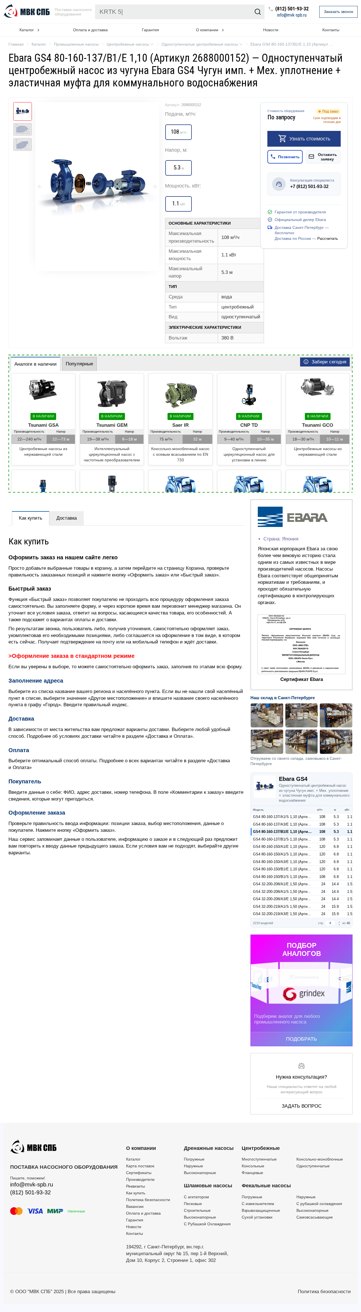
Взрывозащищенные (261, 1210)
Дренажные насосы (209, 1148)
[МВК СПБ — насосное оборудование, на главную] (27, 12)
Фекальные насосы (266, 1185)
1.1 (349, 817)
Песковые (193, 1203)
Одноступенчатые (313, 1166)
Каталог (133, 1159)
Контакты (330, 30)
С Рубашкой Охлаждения (207, 1224)
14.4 (335, 884)
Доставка (66, 518)
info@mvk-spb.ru (292, 15)
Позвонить (289, 156)
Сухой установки (257, 1217)
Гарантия (150, 30)
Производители (140, 1179)
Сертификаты (138, 1172)
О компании (141, 1148)
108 (322, 817)
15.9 (335, 906)
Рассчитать (327, 238)
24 (323, 884)
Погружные (194, 1159)
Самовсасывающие (314, 1217)
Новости (270, 30)
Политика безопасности (148, 1199)
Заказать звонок (338, 11)
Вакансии (135, 1206)
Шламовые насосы (208, 1185)
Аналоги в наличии (35, 364)
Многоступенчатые (259, 1159)
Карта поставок (140, 1166)
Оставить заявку (327, 156)
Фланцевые (252, 1172)
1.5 (349, 884)
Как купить (30, 518)
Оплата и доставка (90, 30)
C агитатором (196, 1197)
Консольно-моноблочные (319, 1159)
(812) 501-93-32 (292, 9)
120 (322, 846)
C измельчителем (258, 1203)
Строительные (197, 1210)
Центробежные (261, 1148)
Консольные (253, 1166)
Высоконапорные (200, 1172)
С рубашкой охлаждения (319, 1203)
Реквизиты (135, 1186)
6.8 (336, 846)
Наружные (193, 1166)
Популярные (79, 363)
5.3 (336, 817)
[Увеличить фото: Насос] (97, 186)
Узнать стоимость (309, 138)
